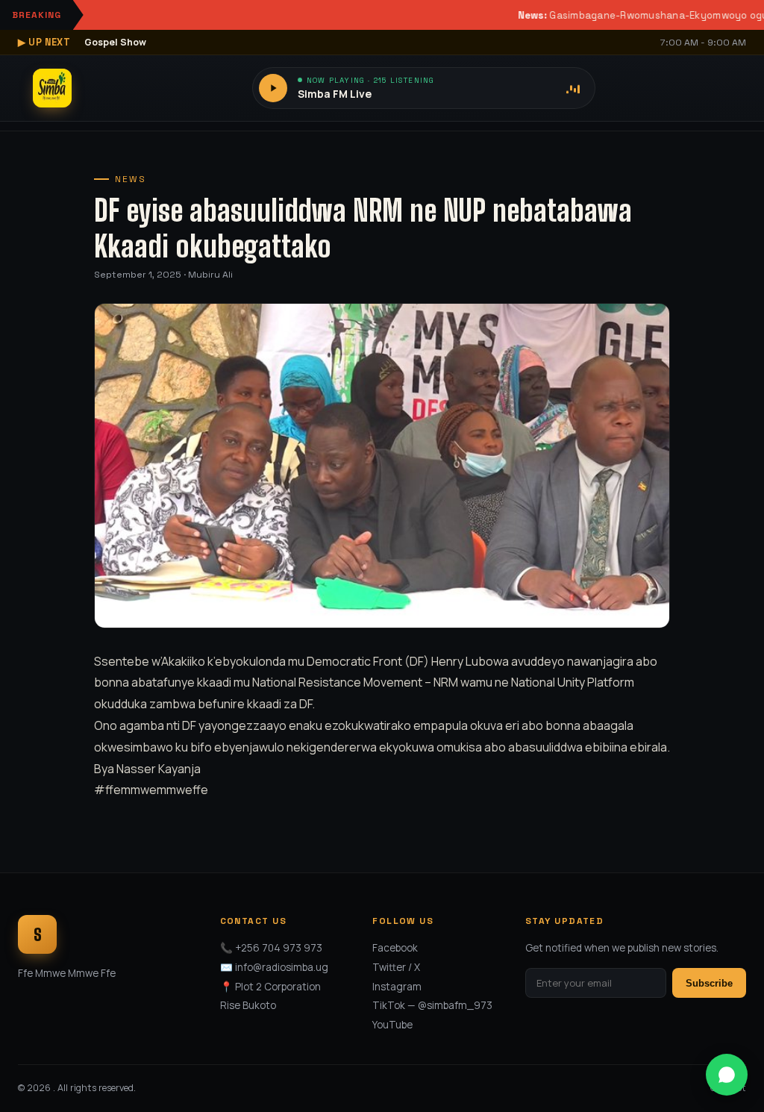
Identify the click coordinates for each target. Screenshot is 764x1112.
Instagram (397, 986)
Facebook (395, 948)
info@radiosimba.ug (281, 967)
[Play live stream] (273, 88)
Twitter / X (396, 967)
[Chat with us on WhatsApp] (727, 1075)
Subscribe (709, 983)
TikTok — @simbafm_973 (432, 1005)
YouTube (392, 1024)
